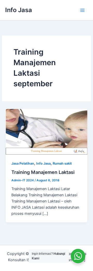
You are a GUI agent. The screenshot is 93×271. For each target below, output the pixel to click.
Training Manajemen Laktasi (43, 172)
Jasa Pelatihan (22, 163)
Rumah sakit (62, 163)
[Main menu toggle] (82, 10)
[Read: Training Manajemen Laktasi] (46, 131)
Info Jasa (18, 10)
